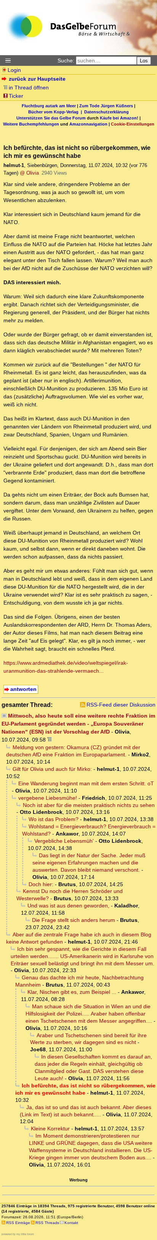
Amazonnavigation (88, 124)
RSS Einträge (18, 1223)
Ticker (16, 96)
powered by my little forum (18, 1234)
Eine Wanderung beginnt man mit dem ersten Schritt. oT (86, 783)
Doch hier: (41, 884)
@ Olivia (29, 173)
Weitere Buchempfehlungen (31, 124)
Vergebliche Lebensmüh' (64, 841)
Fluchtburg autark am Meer (49, 105)
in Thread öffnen (29, 87)
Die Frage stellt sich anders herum (73, 920)
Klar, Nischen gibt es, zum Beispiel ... (71, 992)
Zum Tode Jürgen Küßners (106, 105)
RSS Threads (47, 1223)
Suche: (66, 60)
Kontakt (71, 1223)
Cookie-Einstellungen (132, 124)
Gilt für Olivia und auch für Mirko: (52, 769)
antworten (23, 689)
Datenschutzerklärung (106, 112)
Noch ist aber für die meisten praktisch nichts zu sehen (89, 805)
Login (14, 70)
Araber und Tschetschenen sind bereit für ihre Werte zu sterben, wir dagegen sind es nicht (88, 1039)
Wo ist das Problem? (53, 819)
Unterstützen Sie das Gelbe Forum (51, 118)
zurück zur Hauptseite (37, 79)
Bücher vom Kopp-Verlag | (56, 112)
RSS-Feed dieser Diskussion (121, 705)
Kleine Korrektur (50, 1128)
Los (144, 61)
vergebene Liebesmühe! (47, 798)
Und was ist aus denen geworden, (68, 906)
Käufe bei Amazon (118, 118)
